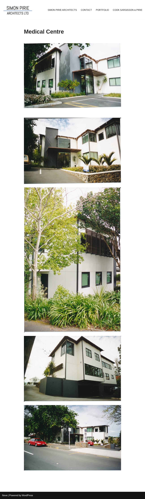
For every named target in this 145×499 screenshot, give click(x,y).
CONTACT (86, 10)
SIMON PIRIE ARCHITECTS (62, 10)
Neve (5, 495)
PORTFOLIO (102, 10)
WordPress (27, 495)
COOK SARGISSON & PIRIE (127, 10)
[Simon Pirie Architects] (17, 10)
